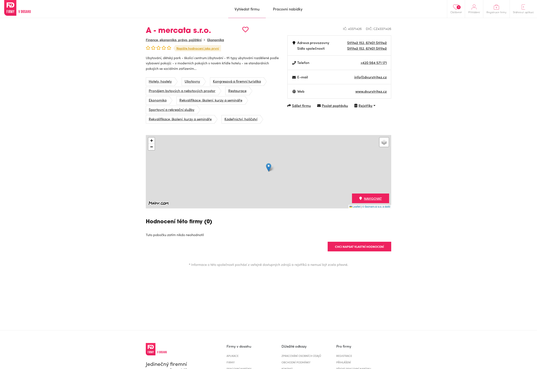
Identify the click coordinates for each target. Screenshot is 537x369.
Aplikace (233, 356)
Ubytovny (192, 81)
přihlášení (343, 362)
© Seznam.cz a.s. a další (376, 206)
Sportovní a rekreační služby (171, 109)
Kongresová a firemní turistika (237, 81)
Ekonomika (215, 39)
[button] (268, 167)
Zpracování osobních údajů (301, 356)
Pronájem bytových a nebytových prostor (182, 90)
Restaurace (237, 90)
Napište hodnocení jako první (197, 48)
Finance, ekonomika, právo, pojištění (174, 39)
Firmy (231, 362)
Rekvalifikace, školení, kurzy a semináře (210, 100)
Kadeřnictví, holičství (240, 118)
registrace (344, 356)
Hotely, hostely (160, 81)
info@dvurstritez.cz (370, 76)
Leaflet (356, 206)
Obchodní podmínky (296, 362)
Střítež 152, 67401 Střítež (367, 42)
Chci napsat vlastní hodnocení (359, 246)
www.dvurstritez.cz (371, 91)
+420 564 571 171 (374, 62)
